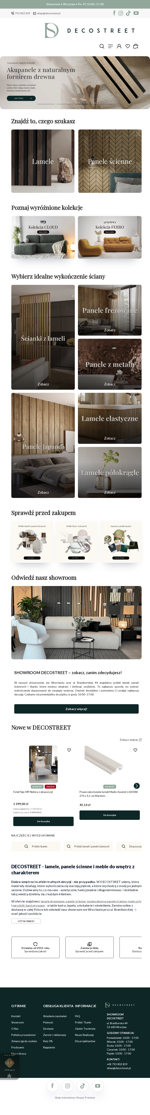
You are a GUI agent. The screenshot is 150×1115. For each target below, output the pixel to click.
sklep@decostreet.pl (49, 13)
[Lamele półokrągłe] (110, 472)
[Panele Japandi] (43, 445)
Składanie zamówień (55, 1016)
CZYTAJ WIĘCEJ (26, 921)
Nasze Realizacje (84, 1034)
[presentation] (16, 786)
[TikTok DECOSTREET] (128, 13)
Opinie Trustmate (85, 1028)
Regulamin (49, 1047)
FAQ (77, 1016)
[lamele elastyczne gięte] (110, 418)
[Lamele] (43, 161)
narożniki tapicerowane (29, 905)
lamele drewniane (52, 901)
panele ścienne (76, 901)
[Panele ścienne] (110, 161)
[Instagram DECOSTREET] (120, 13)
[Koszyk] (136, 46)
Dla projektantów (85, 1041)
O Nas (15, 1028)
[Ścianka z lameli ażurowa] (43, 337)
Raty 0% (48, 1041)
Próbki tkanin (39, 846)
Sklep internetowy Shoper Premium (75, 1097)
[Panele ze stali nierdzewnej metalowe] (110, 364)
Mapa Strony (18, 1053)
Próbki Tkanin (83, 1022)
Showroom (17, 1022)
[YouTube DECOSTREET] (136, 13)
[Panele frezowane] (110, 310)
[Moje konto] (119, 46)
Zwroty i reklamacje (54, 1034)
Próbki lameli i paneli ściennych (91, 846)
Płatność (48, 1022)
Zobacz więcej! (76, 709)
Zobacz (43, 384)
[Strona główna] (89, 30)
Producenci (17, 1047)
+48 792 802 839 (117, 1064)
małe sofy (134, 901)
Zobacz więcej (43, 188)
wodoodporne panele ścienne (107, 901)
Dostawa (48, 1028)
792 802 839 (22, 13)
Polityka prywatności (23, 1034)
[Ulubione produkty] (127, 46)
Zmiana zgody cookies (24, 1041)
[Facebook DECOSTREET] (114, 13)
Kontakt (16, 1016)
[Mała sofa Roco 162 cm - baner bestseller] (75, 82)
